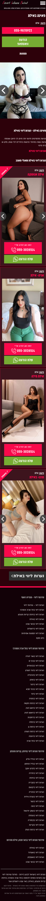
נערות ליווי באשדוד (36, 852)
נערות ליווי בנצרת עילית (34, 796)
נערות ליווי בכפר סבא (35, 689)
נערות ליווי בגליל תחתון (34, 763)
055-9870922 (23, 30)
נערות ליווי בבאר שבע (35, 624)
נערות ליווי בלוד (37, 694)
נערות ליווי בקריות (36, 825)
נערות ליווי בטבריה (36, 782)
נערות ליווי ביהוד (37, 684)
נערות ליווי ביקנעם (36, 787)
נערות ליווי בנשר (37, 801)
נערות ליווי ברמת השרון (34, 731)
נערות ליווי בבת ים (36, 661)
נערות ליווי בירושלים (35, 628)
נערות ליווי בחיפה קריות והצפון (31, 614)
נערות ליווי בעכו (37, 806)
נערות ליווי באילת (37, 151)
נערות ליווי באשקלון (36, 857)
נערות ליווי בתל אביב (35, 741)
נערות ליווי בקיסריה (36, 820)
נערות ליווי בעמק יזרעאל (34, 810)
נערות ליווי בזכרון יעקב (34, 768)
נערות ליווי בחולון (37, 679)
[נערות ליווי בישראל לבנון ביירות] (15, 3)
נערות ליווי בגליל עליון (35, 759)
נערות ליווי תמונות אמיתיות (32, 633)
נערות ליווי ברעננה (36, 736)
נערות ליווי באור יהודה (35, 656)
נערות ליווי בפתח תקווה (34, 703)
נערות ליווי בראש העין (35, 708)
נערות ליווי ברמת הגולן (34, 829)
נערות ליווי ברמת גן (36, 726)
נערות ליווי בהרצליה (35, 675)
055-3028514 (26, 249)
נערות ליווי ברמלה (36, 722)
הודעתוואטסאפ (23, 41)
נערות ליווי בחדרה (36, 773)
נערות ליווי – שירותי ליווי (34, 605)
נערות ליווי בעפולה (36, 815)
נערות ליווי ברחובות (36, 717)
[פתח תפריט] (43, 3)
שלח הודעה (26, 259)
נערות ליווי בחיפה (36, 778)
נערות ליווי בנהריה (36, 792)
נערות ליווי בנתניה (36, 698)
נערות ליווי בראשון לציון (34, 712)
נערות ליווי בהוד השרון (34, 670)
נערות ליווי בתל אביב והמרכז (32, 610)
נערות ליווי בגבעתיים (35, 665)
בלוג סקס (40, 638)
